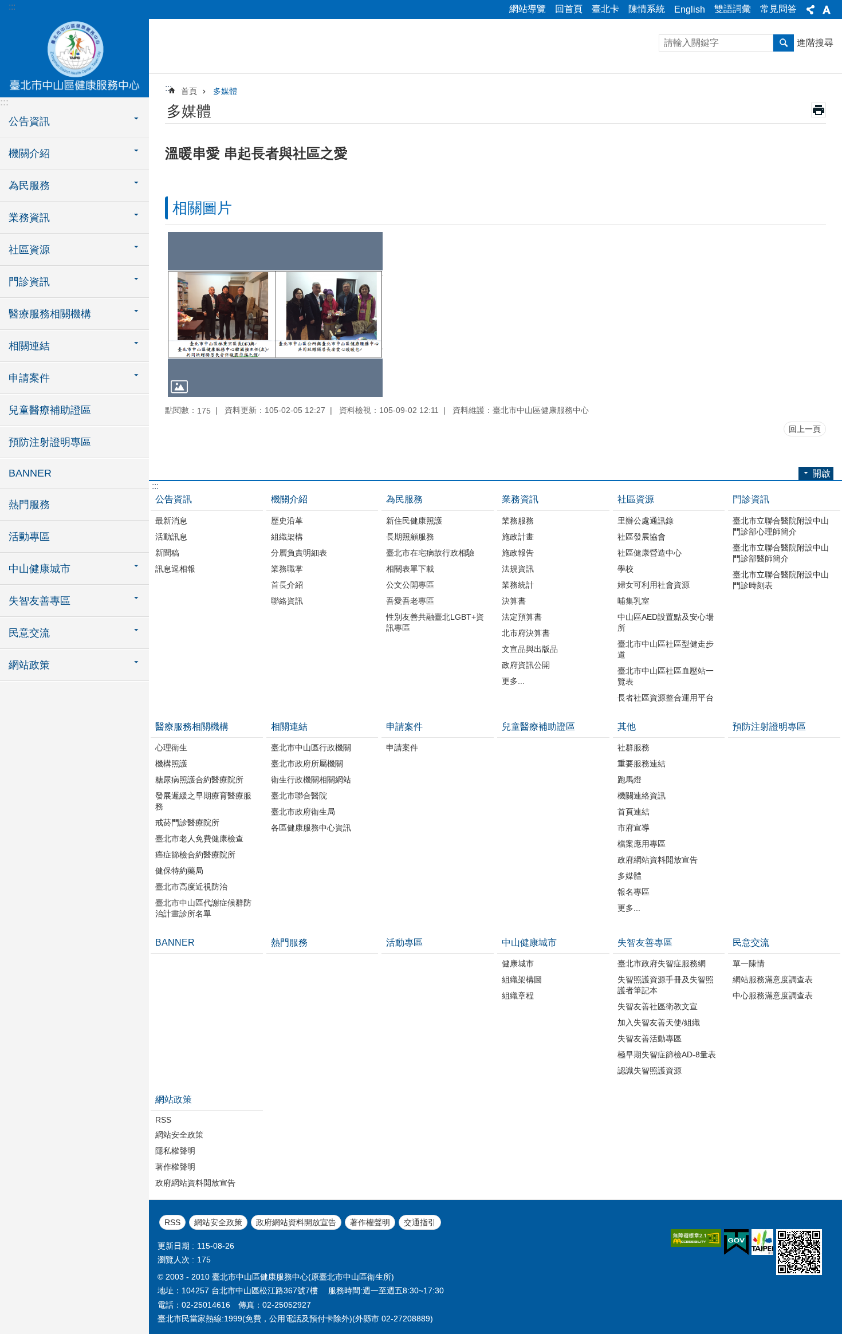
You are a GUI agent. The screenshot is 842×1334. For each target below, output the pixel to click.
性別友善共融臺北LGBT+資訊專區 (435, 622)
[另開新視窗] (696, 1238)
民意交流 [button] (29, 633)
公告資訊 (173, 499)
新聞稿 (167, 552)
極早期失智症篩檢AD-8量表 (666, 1054)
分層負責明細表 (299, 552)
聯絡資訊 (287, 600)
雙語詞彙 (732, 9)
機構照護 (171, 763)
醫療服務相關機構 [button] (50, 314)
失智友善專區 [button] (39, 601)
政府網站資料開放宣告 (657, 859)
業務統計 (518, 584)
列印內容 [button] (818, 110)
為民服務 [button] (29, 185)
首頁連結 (633, 811)
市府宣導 (633, 827)
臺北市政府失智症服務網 (661, 963)
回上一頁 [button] (805, 429)
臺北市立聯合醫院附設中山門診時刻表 (781, 580)
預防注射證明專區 (50, 442)
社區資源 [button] (29, 249)
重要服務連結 (641, 763)
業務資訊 (520, 499)
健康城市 (518, 963)
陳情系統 (646, 9)
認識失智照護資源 (649, 1070)
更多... (513, 681)
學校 (625, 568)
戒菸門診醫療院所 (187, 822)
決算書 (514, 600)
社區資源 (635, 499)
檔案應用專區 (641, 843)
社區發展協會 (641, 536)
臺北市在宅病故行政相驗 (430, 552)
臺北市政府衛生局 (303, 811)
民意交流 (751, 942)
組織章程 (518, 995)
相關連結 (289, 726)
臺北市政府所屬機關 (307, 763)
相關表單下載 (410, 568)
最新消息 (171, 520)
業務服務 (518, 520)
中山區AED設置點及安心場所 (665, 622)
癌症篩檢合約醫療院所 (195, 854)
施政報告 (518, 552)
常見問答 (778, 9)
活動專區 (29, 536)
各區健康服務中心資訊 (311, 827)
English (689, 9)
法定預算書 (522, 616)
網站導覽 (527, 9)
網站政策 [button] (29, 665)
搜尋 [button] (783, 43)
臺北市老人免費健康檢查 (199, 838)
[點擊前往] (275, 314)
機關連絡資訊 (641, 795)
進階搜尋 (815, 43)
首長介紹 (287, 584)
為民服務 (404, 499)
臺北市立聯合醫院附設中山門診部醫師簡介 (781, 553)
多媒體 (225, 91)
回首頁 (569, 9)
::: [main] (168, 88)
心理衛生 (171, 747)
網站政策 (173, 1099)
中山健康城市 (529, 942)
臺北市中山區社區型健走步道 (665, 649)
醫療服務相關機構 (192, 726)
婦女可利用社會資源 (653, 584)
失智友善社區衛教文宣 (657, 1006)
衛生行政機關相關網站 (311, 779)
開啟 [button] (821, 473)
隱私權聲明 (175, 1150)
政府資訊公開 (526, 665)
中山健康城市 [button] (39, 568)
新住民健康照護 (414, 520)
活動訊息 (171, 536)
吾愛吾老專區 (410, 600)
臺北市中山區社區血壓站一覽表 (665, 676)
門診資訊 (751, 499)
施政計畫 (518, 536)
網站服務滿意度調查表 (773, 979)
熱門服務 (29, 504)
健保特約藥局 (179, 870)
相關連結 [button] (29, 346)
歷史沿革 (287, 520)
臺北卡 (605, 9)
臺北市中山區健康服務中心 (74, 57)
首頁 (189, 91)
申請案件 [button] (29, 378)
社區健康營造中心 (649, 552)
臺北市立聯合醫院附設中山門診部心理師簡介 (781, 526)
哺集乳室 (633, 600)
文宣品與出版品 (530, 649)
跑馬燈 (629, 779)
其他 (626, 726)
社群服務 (633, 747)
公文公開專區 (410, 584)
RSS (163, 1119)
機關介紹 (289, 499)
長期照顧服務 (410, 536)
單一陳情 (749, 963)
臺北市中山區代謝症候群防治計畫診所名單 (203, 908)
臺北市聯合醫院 (299, 795)
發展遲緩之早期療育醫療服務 (203, 801)
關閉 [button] (810, 10)
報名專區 (633, 891)
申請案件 (404, 726)
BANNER (30, 473)
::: (12, 6)
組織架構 (287, 536)
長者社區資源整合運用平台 (665, 697)
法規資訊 (518, 568)
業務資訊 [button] (29, 217)
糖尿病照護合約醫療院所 (199, 779)
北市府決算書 (526, 633)
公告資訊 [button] (29, 121)
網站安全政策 (179, 1134)
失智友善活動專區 (649, 1038)
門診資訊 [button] (29, 282)
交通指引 (420, 1222)
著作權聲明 (175, 1166)
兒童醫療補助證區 (50, 410)
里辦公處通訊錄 (645, 520)
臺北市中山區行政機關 (311, 747)
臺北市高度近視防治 (191, 886)
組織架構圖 (522, 979)
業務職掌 (287, 568)
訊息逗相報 (175, 568)
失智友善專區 (644, 942)
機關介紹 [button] (29, 153)
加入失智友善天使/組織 (658, 1022)
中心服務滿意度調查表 (773, 995)
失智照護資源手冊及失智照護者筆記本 (665, 985)
